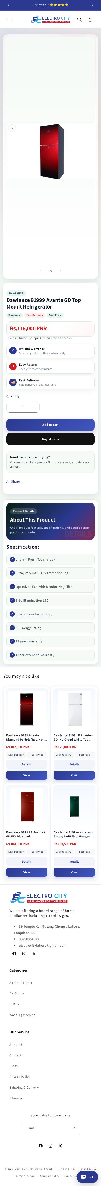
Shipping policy (50, 1175)
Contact (15, 1055)
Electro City (21, 1168)
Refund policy (88, 1168)
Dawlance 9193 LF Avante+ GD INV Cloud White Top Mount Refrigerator (73, 737)
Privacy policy (66, 1168)
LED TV (14, 1004)
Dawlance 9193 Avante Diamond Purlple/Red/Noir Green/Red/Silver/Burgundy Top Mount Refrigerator (26, 737)
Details (27, 764)
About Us (16, 1044)
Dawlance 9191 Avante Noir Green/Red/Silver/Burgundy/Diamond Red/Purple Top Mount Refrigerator (74, 834)
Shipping (35, 338)
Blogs (13, 1066)
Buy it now (50, 439)
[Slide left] (40, 271)
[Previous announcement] (9, 5)
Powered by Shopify (41, 1168)
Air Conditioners (21, 983)
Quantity (13, 396)
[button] (9, 19)
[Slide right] (61, 271)
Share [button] (15, 481)
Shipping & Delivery (24, 1087)
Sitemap (15, 1098)
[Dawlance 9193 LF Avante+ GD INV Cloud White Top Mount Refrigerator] (74, 709)
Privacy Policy (19, 1076)
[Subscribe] (74, 1128)
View (26, 775)
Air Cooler (17, 993)
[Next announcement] (92, 5)
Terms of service (26, 1175)
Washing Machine (22, 1015)
